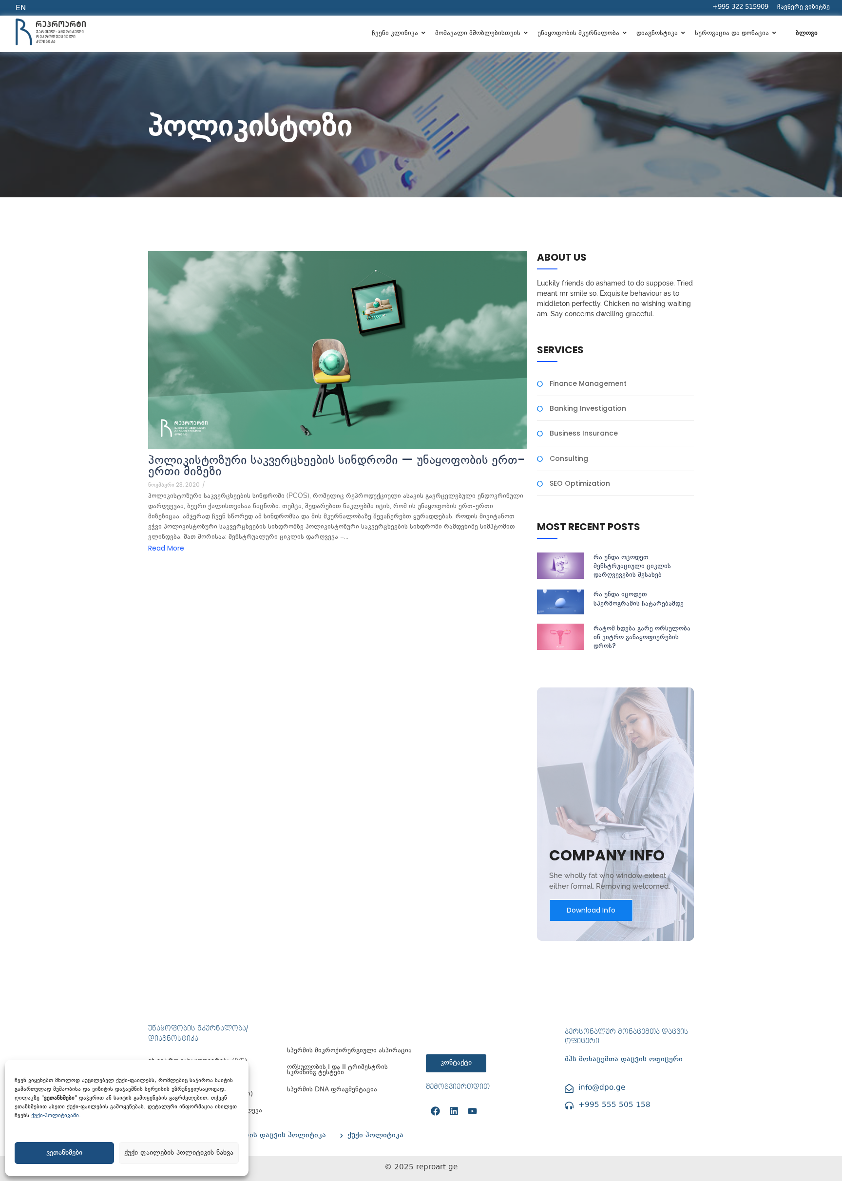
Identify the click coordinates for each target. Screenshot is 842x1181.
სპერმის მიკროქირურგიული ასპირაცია (349, 1051)
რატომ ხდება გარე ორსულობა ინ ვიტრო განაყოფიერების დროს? (641, 637)
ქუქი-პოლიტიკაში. (56, 1116)
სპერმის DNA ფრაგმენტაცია (332, 1090)
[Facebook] (435, 1111)
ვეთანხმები (64, 1153)
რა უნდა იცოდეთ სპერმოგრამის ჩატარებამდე (638, 598)
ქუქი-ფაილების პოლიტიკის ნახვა (178, 1153)
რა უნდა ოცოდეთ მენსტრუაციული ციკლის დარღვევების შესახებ (632, 565)
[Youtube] (472, 1111)
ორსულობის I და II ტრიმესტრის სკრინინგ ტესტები (337, 1070)
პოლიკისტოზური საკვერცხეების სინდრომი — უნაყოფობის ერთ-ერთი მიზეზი (336, 465)
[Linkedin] (453, 1111)
